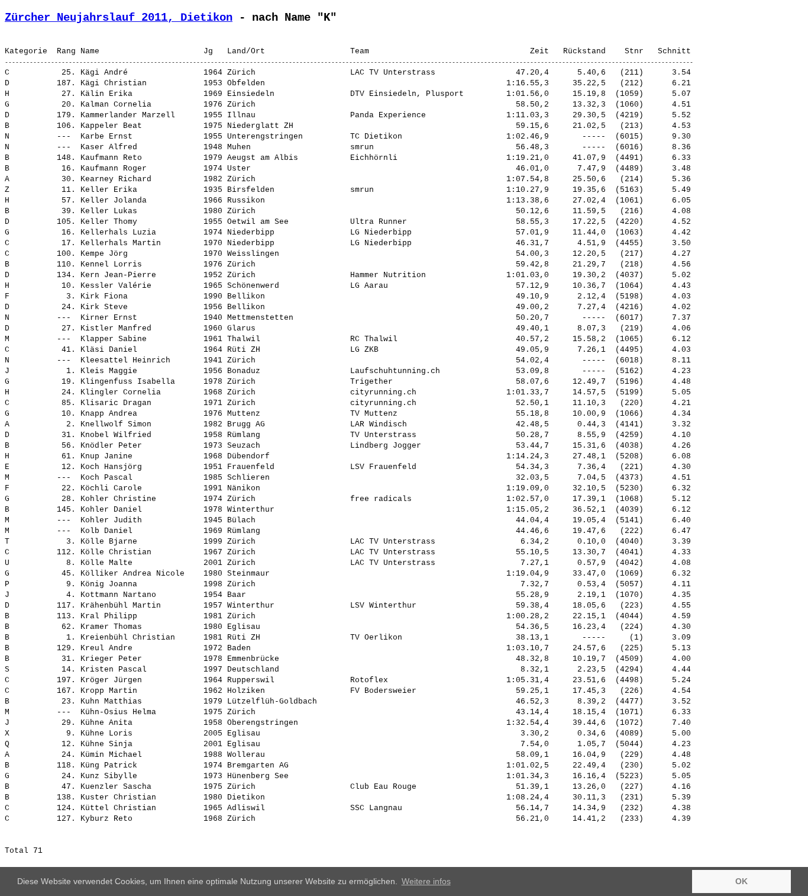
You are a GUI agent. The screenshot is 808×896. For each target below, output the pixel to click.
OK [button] (741, 881)
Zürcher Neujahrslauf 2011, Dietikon (118, 17)
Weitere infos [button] (426, 881)
